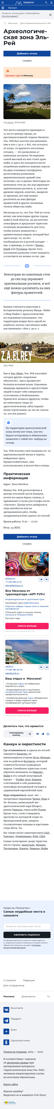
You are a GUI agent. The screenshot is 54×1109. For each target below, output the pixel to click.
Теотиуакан (10, 848)
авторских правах (18, 1062)
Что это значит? (10, 16)
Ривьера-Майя (39, 848)
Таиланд (8, 836)
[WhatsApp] (48, 733)
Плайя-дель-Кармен (28, 779)
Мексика (12, 23)
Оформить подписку (27, 935)
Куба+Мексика (31, 603)
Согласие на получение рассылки (22, 946)
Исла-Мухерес (42, 757)
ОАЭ (46, 832)
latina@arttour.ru (14, 585)
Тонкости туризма (5, 23)
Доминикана (23, 836)
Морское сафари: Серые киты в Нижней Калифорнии (27, 607)
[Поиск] (46, 2)
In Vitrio (9, 122)
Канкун (23, 848)
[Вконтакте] (46, 579)
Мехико (41, 844)
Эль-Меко (17, 373)
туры (30, 698)
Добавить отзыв (27, 53)
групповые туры (35, 599)
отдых (21, 683)
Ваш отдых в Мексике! (23, 678)
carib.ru (9, 666)
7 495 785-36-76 (13, 670)
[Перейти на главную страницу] (24, 2)
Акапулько (28, 844)
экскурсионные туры (16, 692)
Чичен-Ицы (39, 798)
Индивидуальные (14, 599)
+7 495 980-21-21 (13, 582)
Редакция (29, 980)
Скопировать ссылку (16, 733)
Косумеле (29, 761)
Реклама (8, 996)
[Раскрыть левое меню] (2, 2)
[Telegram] (41, 579)
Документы (28, 996)
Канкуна (9, 614)
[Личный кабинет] (51, 2)
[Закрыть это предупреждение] (50, 15)
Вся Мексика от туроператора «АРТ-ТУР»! (25, 592)
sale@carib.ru (12, 673)
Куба (35, 836)
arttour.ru (10, 578)
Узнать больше (27, 626)
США (42, 836)
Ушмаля (17, 809)
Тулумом (21, 249)
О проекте (9, 980)
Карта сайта (10, 1084)
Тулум (42, 809)
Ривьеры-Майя (25, 614)
